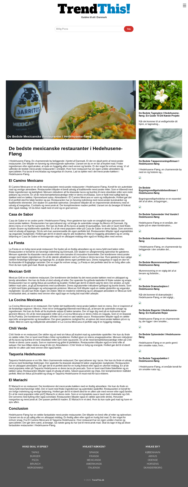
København (152, 452)
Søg (129, 29)
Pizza (35, 460)
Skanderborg (152, 467)
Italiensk (94, 467)
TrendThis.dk (98, 480)
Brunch (35, 464)
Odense (153, 460)
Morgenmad (35, 467)
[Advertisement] (94, 55)
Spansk (94, 452)
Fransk (94, 456)
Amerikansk (94, 464)
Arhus (152, 456)
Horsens (153, 464)
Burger (35, 456)
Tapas (35, 452)
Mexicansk (94, 460)
